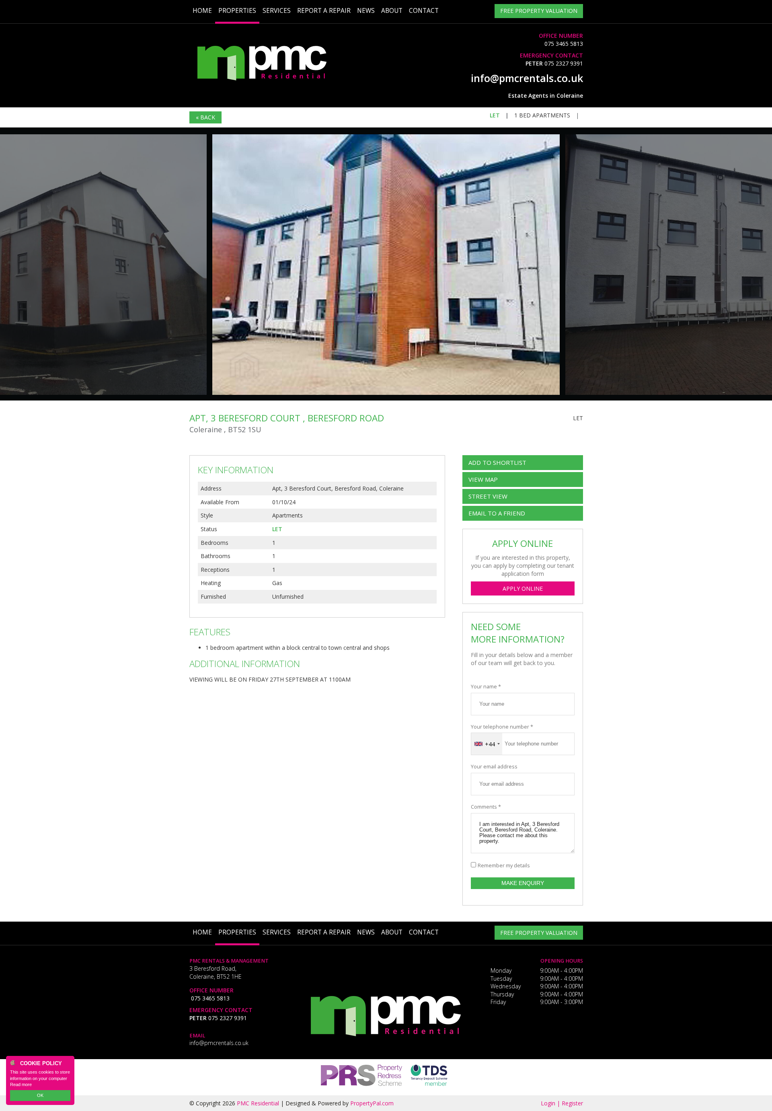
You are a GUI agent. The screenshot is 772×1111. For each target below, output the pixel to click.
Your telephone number (502, 726)
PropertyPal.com (372, 1103)
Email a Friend (496, 513)
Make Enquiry (522, 883)
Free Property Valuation (538, 10)
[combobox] (486, 744)
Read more (21, 1084)
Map (483, 479)
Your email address (494, 766)
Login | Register (562, 1103)
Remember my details (504, 865)
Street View (487, 496)
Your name (486, 686)
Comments (486, 806)
